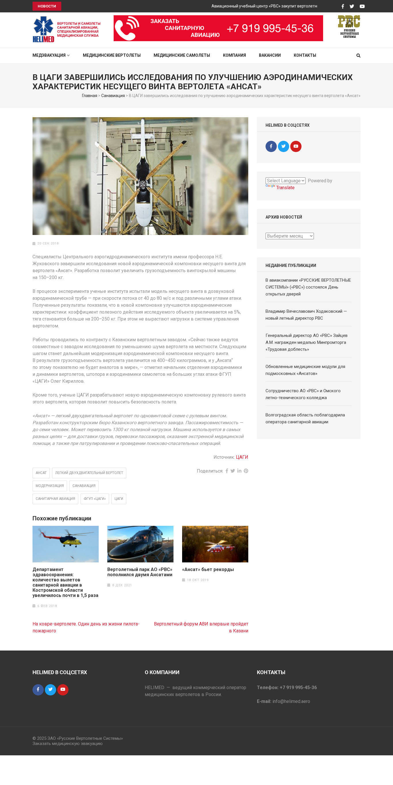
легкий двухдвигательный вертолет (89, 473)
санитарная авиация (55, 499)
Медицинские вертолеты (112, 55)
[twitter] (283, 146)
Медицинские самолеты (182, 55)
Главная (89, 95)
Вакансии (270, 55)
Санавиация (113, 95)
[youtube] (296, 146)
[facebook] (271, 146)
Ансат (41, 473)
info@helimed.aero (291, 701)
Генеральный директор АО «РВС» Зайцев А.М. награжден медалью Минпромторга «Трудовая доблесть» (307, 342)
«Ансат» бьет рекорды (208, 569)
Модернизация (50, 486)
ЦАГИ (242, 457)
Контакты (305, 55)
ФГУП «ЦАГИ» (95, 499)
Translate (285, 187)
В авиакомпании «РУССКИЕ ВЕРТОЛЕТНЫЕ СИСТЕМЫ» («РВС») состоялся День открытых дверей (308, 287)
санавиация (84, 486)
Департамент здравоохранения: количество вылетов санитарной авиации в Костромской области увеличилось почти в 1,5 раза (65, 582)
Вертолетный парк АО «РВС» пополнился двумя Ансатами (139, 572)
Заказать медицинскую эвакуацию (68, 743)
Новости (47, 6)
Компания (234, 55)
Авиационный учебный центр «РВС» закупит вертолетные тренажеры (269, 6)
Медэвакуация (49, 55)
